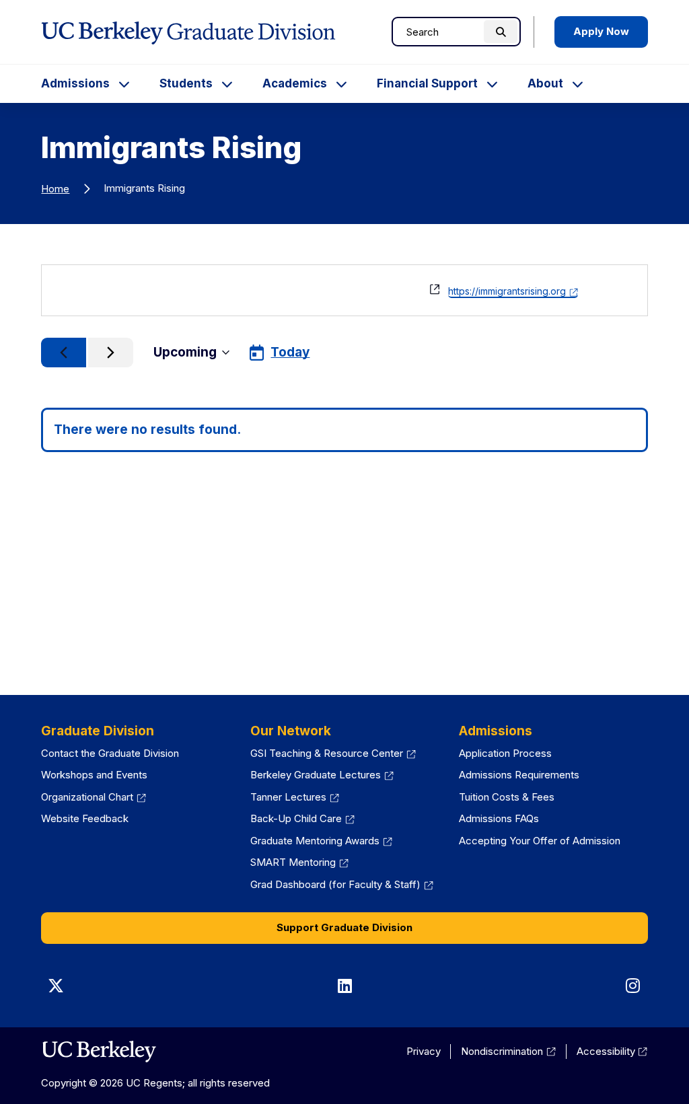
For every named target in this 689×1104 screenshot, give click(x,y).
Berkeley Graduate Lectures (322, 774)
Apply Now (601, 31)
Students (186, 83)
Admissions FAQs (499, 818)
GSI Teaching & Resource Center (333, 753)
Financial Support (427, 83)
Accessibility (612, 1051)
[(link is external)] (98, 1051)
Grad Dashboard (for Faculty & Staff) (341, 884)
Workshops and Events (94, 774)
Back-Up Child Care (302, 818)
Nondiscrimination (508, 1051)
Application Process (505, 753)
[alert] (344, 430)
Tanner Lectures (294, 796)
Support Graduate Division (344, 927)
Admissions (75, 83)
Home (55, 188)
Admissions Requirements (519, 774)
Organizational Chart (93, 796)
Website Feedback (85, 818)
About (545, 83)
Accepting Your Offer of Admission (539, 840)
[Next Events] (110, 352)
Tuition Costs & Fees (506, 796)
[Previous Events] (63, 352)
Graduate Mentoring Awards (321, 840)
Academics (294, 83)
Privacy (423, 1051)
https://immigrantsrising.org (513, 291)
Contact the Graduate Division (110, 753)
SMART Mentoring (299, 862)
